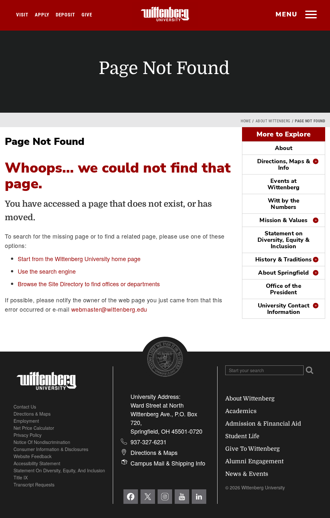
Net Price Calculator (34, 428)
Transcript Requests (34, 484)
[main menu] (310, 15)
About (284, 148)
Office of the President (283, 289)
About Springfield (283, 272)
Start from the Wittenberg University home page (79, 258)
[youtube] (182, 496)
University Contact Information (283, 308)
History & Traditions (283, 259)
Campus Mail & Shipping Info (168, 463)
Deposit (65, 15)
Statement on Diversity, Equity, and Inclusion (59, 470)
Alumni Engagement (254, 461)
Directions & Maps (32, 413)
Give (87, 15)
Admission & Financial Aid (263, 423)
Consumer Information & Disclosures (51, 449)
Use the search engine (47, 271)
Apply (42, 15)
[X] (148, 496)
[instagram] (165, 496)
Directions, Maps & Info (283, 164)
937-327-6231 (149, 442)
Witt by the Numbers (283, 203)
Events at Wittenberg (283, 184)
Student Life (242, 436)
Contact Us (25, 406)
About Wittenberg (273, 121)
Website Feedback (33, 456)
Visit (22, 15)
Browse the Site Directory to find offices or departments (89, 283)
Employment (26, 421)
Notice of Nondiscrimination (42, 442)
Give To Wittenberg (252, 449)
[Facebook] (130, 496)
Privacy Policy (28, 435)
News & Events (246, 474)
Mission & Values (283, 220)
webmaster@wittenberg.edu (109, 309)
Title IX (21, 477)
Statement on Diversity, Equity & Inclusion (283, 240)
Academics (241, 411)
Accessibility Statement (37, 463)
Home (246, 121)
